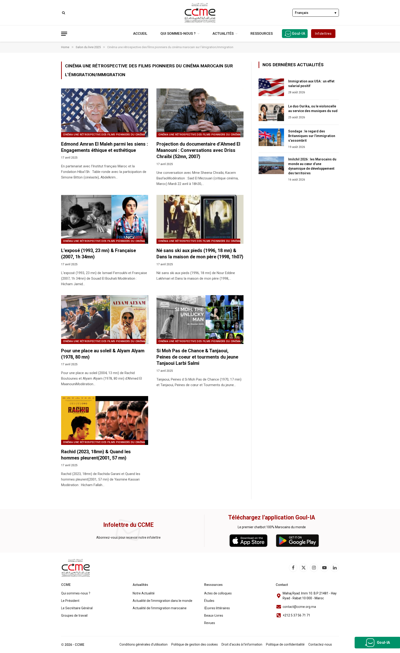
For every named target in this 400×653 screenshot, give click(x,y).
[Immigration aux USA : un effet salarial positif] (271, 87)
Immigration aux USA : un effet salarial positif (311, 83)
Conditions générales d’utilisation (143, 644)
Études (209, 601)
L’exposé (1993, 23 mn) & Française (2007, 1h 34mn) (98, 253)
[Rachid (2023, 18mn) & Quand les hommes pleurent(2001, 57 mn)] (104, 420)
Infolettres (323, 33)
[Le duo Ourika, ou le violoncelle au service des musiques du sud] (271, 112)
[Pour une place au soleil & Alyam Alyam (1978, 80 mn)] (104, 319)
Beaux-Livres (213, 615)
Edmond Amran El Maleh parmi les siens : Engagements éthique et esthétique (104, 147)
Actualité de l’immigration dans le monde (162, 601)
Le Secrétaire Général (77, 608)
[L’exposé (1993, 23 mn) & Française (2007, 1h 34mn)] (104, 219)
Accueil (140, 33)
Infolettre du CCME (128, 525)
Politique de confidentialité (285, 644)
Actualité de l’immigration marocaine (160, 608)
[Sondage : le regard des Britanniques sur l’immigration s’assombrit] (271, 137)
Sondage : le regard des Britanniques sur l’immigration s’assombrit (311, 135)
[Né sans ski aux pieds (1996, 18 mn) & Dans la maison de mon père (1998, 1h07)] (200, 219)
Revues (209, 623)
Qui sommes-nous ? (178, 33)
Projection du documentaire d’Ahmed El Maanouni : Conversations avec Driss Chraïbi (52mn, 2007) (198, 150)
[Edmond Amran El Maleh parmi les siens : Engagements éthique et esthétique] (104, 112)
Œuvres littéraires (217, 608)
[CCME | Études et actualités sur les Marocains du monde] (200, 12)
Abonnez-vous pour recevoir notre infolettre (128, 537)
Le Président (70, 601)
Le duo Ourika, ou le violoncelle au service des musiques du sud (313, 108)
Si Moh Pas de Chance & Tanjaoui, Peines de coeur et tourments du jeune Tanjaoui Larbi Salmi (197, 357)
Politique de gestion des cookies (194, 644)
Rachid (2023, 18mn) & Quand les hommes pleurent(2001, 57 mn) (96, 455)
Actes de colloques (218, 593)
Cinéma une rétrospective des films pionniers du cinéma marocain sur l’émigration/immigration (133, 134)
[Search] (63, 12)
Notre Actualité (144, 593)
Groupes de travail (74, 615)
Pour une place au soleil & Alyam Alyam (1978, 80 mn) (102, 354)
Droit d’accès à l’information (242, 644)
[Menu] (64, 33)
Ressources (261, 33)
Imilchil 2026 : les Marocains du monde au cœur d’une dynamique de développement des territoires (312, 166)
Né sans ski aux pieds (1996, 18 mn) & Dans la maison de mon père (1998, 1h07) (199, 253)
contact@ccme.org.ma (299, 607)
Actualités (223, 33)
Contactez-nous (320, 644)
